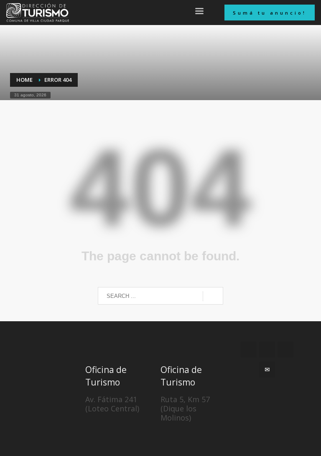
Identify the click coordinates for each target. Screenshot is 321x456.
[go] (213, 296)
